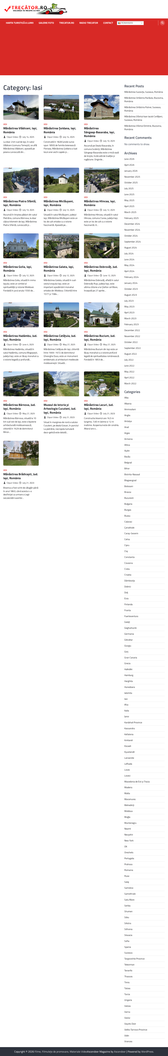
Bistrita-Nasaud (132, 474)
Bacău (127, 456)
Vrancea (128, 1041)
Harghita (128, 681)
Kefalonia (128, 734)
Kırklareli (128, 740)
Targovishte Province (134, 958)
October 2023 (131, 289)
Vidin (126, 1035)
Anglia (127, 415)
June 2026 (129, 159)
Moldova (128, 811)
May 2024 (129, 265)
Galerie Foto (46, 23)
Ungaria (128, 1000)
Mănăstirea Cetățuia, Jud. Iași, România (60, 338)
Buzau (127, 515)
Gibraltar (128, 639)
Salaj (126, 882)
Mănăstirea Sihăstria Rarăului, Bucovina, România (143, 99)
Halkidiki (128, 669)
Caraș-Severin (131, 533)
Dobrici (127, 586)
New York (129, 840)
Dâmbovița (129, 580)
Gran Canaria (130, 657)
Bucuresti (129, 498)
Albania (127, 403)
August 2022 (130, 353)
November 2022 (132, 336)
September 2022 (132, 348)
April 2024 (129, 271)
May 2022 (129, 371)
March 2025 (130, 212)
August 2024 (130, 247)
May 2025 (129, 200)
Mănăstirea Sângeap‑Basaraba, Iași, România (99, 132)
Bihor (127, 468)
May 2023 (129, 306)
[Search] (162, 22)
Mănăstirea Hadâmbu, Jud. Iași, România (20, 338)
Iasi (5, 124)
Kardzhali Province (133, 722)
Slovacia (128, 935)
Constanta (129, 557)
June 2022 (129, 365)
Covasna (128, 563)
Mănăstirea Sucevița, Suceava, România (143, 92)
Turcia (127, 994)
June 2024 (129, 259)
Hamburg (128, 675)
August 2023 (130, 294)
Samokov (128, 887)
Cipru (126, 545)
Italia (126, 710)
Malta (127, 793)
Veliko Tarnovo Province (135, 1029)
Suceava (128, 952)
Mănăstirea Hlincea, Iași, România (100, 203)
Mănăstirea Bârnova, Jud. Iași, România (19, 407)
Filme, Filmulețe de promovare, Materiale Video (61, 1052)
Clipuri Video (12, 137)
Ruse (126, 876)
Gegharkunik (130, 628)
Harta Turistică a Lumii (19, 23)
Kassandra (129, 728)
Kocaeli (127, 746)
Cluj (126, 551)
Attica (127, 445)
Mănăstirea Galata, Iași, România (59, 269)
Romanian (127, 23)
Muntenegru (130, 823)
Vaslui (127, 1017)
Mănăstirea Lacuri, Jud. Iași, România (99, 407)
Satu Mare (129, 899)
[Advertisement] (84, 52)
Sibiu (126, 917)
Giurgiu (127, 645)
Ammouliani (130, 409)
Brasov (127, 492)
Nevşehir (128, 834)
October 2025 (131, 182)
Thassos (128, 976)
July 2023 (129, 300)
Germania (129, 633)
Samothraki (130, 893)
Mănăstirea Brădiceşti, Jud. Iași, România (20, 476)
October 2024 (131, 235)
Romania (128, 870)
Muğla (127, 817)
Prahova (128, 864)
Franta (127, 610)
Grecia (127, 663)
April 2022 (129, 377)
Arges (127, 433)
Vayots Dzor (130, 1023)
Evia (126, 598)
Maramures (130, 799)
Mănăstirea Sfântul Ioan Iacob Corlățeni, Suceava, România (143, 118)
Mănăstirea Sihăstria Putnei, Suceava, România (142, 108)
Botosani (128, 486)
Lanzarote (129, 758)
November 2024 (132, 229)
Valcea (127, 1006)
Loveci (127, 775)
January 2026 (130, 170)
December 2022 (132, 330)
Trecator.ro (66, 23)
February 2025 (131, 218)
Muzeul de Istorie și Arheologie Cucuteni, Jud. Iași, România (60, 409)
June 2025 (129, 194)
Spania (127, 947)
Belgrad (128, 462)
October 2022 (131, 342)
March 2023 (130, 318)
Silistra (127, 923)
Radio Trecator (88, 23)
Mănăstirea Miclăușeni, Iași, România (59, 203)
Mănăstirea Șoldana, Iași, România (60, 130)
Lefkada (128, 763)
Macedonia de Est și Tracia (137, 781)
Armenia (128, 439)
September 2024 (132, 241)
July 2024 (129, 253)
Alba (126, 397)
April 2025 (129, 206)
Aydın (127, 450)
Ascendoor (120, 1052)
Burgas (127, 509)
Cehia (127, 539)
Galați (127, 622)
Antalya (128, 421)
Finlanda (128, 604)
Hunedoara (129, 687)
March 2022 (130, 383)
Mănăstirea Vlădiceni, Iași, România (20, 130)
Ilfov (126, 704)
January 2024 (130, 283)
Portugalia (129, 858)
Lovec (127, 769)
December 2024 (132, 223)
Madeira (128, 787)
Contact (108, 23)
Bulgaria (128, 504)
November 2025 (132, 176)
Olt (125, 846)
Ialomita (128, 693)
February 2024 (131, 277)
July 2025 (129, 188)
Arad (126, 427)
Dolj (126, 592)
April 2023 (129, 312)
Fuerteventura (131, 616)
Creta (127, 569)
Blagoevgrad (130, 480)
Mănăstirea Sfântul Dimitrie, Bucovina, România (143, 127)
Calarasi (128, 521)
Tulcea (127, 988)
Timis (127, 982)
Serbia (127, 905)
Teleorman (129, 964)
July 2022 (129, 359)
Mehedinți (129, 805)
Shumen (128, 911)
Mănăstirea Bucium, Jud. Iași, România (99, 338)
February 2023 (131, 324)
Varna (127, 1012)
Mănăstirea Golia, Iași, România (17, 269)
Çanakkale (129, 527)
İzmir (126, 716)
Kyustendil (129, 752)
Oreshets (128, 852)
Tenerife (128, 970)
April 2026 (129, 165)
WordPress (147, 1052)
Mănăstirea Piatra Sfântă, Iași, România (19, 203)
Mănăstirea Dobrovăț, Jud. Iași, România (101, 269)
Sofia (126, 941)
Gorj (126, 651)
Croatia (127, 574)
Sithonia (128, 929)
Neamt (127, 828)
